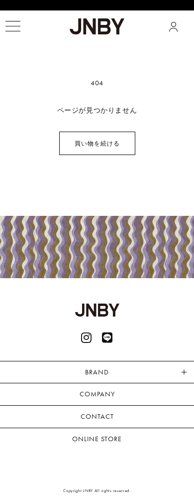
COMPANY (97, 393)
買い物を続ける (97, 144)
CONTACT (97, 416)
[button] (12, 26)
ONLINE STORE (97, 438)
